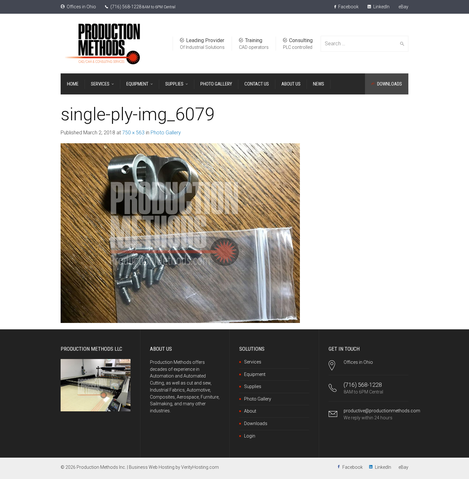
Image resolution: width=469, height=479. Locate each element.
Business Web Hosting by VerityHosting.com (174, 467)
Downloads (255, 423)
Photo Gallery (166, 133)
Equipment (254, 374)
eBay (403, 6)
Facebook (348, 6)
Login (249, 435)
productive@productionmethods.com (382, 410)
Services (252, 361)
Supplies (252, 386)
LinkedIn (381, 6)
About (250, 411)
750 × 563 (133, 133)
